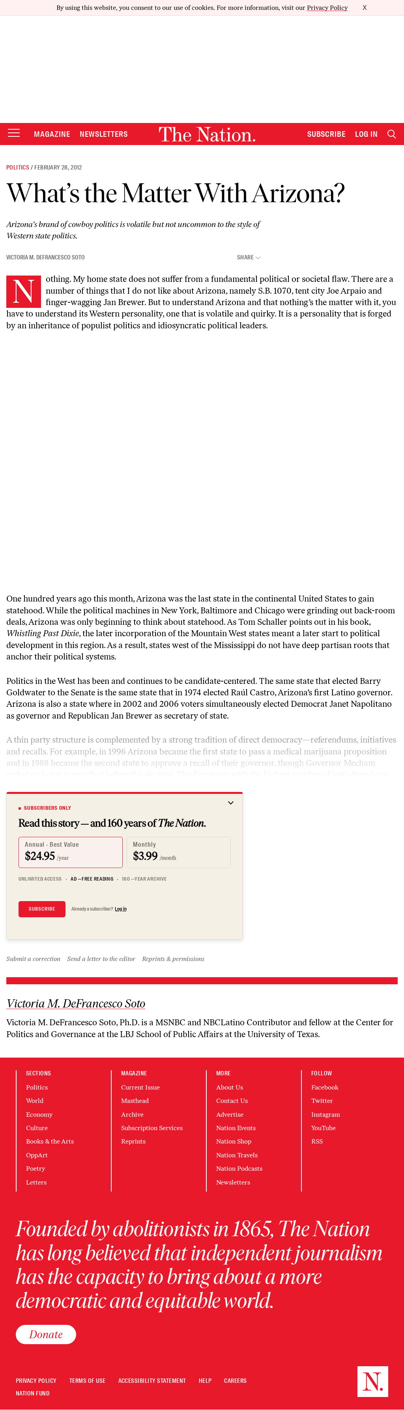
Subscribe (326, 134)
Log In (366, 134)
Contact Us (232, 1101)
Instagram (325, 1114)
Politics (17, 167)
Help (205, 1381)
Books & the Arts (50, 1141)
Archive (132, 1114)
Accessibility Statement (152, 1381)
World (34, 1101)
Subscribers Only (47, 808)
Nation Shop (233, 1141)
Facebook (325, 1087)
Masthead (135, 1101)
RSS (317, 1141)
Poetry (35, 1168)
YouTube (323, 1128)
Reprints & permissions (173, 959)
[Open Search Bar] (391, 134)
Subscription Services (152, 1128)
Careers (235, 1381)
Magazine (52, 134)
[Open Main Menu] (14, 133)
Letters (36, 1182)
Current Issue (140, 1087)
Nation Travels (237, 1155)
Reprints (133, 1141)
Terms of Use (87, 1381)
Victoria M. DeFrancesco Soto (45, 257)
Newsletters (104, 134)
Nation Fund (32, 1393)
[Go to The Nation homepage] (207, 134)
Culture (37, 1128)
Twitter (322, 1101)
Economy (39, 1114)
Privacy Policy (327, 7)
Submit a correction (33, 959)
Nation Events (236, 1128)
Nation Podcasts (239, 1168)
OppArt (37, 1155)
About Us (229, 1087)
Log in (121, 909)
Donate (46, 1334)
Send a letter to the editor (101, 959)
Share (245, 257)
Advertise (229, 1114)
